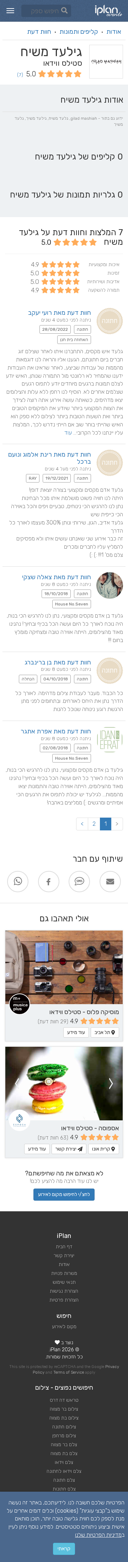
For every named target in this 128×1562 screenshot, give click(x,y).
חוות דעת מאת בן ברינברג (58, 662)
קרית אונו (101, 1149)
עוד (68, 432)
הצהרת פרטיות (64, 1300)
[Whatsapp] (17, 881)
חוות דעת (39, 32)
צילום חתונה (64, 1427)
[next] (16, 1083)
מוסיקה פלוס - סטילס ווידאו (84, 1012)
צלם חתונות (64, 1489)
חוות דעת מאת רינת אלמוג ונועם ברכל (49, 458)
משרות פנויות (64, 1273)
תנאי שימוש (64, 1282)
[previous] (111, 1083)
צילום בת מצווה (64, 1418)
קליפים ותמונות (78, 32)
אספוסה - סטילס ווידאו (90, 1128)
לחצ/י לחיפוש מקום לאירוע (64, 1194)
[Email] (110, 881)
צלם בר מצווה (64, 1445)
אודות (113, 32)
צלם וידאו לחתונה (64, 1471)
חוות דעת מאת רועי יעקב (59, 313)
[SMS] (79, 881)
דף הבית (64, 1247)
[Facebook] (48, 881)
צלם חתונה (64, 1480)
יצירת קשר (66, 1149)
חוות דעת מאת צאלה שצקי (56, 577)
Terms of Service (68, 1372)
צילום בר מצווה (64, 1409)
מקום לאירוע (64, 1327)
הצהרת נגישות (64, 1291)
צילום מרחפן (64, 1436)
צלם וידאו (64, 1462)
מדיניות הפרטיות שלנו (98, 1534)
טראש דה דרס (64, 1400)
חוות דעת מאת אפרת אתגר (56, 731)
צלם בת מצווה (64, 1453)
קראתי (64, 1549)
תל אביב (103, 1032)
